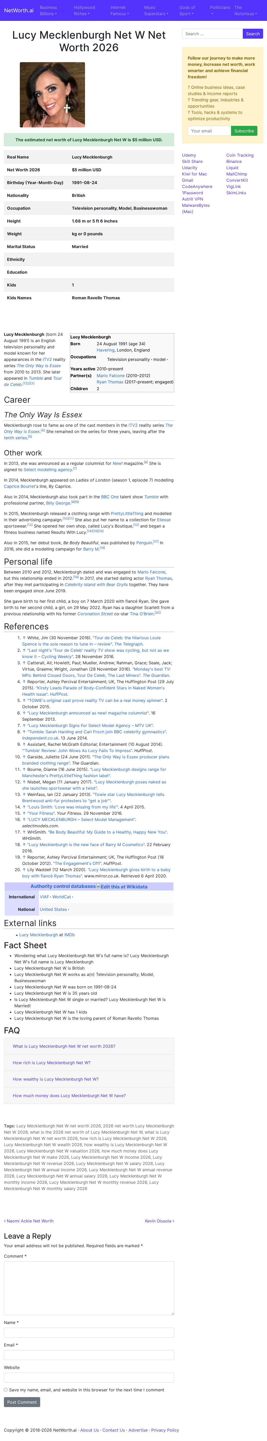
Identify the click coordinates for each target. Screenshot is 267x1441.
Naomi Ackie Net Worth (29, 1220)
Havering (105, 350)
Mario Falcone (111, 375)
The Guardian (156, 675)
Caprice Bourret (19, 486)
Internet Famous (118, 10)
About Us (89, 1430)
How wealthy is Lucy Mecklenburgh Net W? (56, 1079)
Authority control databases (63, 886)
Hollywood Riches (84, 10)
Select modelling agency (48, 469)
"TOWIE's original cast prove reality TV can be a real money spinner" (94, 700)
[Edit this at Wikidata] (122, 886)
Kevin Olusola (159, 1220)
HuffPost (58, 694)
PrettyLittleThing (127, 513)
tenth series (15, 437)
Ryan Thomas (110, 381)
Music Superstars (154, 10)
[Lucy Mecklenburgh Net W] (52, 94)
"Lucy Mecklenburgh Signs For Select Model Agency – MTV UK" (90, 725)
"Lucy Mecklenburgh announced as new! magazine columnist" (88, 713)
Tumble (36, 378)
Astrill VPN (192, 199)
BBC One (110, 496)
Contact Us (113, 1430)
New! (118, 463)
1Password (192, 192)
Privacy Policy (165, 1430)
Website (12, 1367)
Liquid (232, 167)
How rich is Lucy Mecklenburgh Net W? (51, 1062)
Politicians (220, 7)
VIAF (44, 896)
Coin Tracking (240, 155)
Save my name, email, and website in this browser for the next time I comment (86, 1389)
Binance (234, 161)
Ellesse (164, 519)
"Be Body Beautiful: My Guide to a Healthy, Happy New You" (107, 832)
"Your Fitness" (40, 813)
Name (11, 1322)
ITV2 (47, 359)
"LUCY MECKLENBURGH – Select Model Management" (81, 819)
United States (53, 909)
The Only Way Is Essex (39, 365)
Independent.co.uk (40, 738)
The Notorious (244, 10)
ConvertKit (237, 180)
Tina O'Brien (142, 613)
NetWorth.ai (19, 10)
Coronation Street (95, 613)
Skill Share (192, 161)
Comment (15, 1256)
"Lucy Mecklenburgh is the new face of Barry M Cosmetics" (85, 844)
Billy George (58, 503)
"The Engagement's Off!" (77, 863)
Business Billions (48, 10)
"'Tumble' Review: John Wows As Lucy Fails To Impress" (77, 750)
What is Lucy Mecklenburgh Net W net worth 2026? (64, 1046)
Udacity (189, 167)
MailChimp (236, 174)
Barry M (91, 549)
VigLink (233, 186)
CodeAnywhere (197, 186)
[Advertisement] (132, 94)
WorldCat (61, 896)
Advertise (138, 1430)
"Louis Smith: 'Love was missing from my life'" (72, 807)
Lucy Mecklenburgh (38, 934)
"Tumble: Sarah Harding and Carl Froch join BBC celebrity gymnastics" (96, 731)
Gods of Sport (187, 10)
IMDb (69, 934)
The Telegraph (128, 644)
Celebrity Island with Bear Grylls (96, 584)
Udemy (189, 155)
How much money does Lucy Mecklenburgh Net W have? (69, 1095)
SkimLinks (236, 192)
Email (11, 1345)
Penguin (144, 542)
